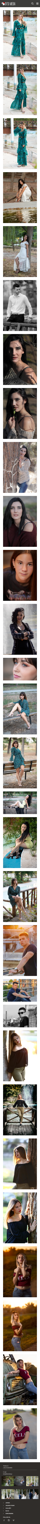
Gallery (8, 1508)
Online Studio (10, 1505)
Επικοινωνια (9, 1513)
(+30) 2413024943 (7, 1467)
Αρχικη (8, 1502)
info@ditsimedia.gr (7, 1474)
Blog (7, 1510)
